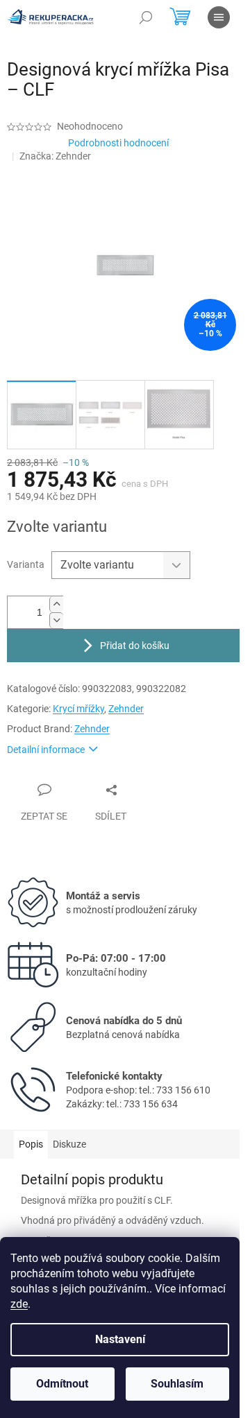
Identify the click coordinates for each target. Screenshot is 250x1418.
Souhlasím (177, 1383)
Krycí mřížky (78, 708)
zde (19, 1304)
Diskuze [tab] (69, 1144)
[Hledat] (146, 17)
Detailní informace (46, 749)
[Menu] (219, 17)
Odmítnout (62, 1383)
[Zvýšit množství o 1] (56, 604)
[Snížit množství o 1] (56, 620)
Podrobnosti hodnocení (118, 142)
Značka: (55, 156)
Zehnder (126, 708)
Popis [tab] (31, 1144)
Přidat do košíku (134, 645)
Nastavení (120, 1339)
